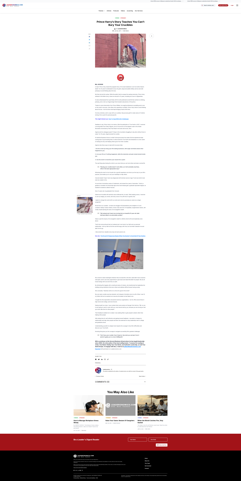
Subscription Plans (223, 5)
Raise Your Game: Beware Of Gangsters (120, 420)
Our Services (139, 11)
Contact (147, 468)
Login (232, 5)
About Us (147, 460)
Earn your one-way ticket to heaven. (80, 467)
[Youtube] (80, 470)
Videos (123, 11)
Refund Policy (83, 477)
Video (140, 417)
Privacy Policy (76, 477)
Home (146, 458)
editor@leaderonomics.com (132, 346)
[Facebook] (74, 470)
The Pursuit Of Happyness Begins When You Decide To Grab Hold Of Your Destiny (122, 236)
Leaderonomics (122, 28)
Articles (109, 11)
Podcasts (116, 11)
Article (117, 17)
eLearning (130, 11)
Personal (123, 17)
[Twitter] (76, 470)
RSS (97, 477)
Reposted (97, 349)
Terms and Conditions (91, 477)
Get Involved (148, 465)
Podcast (108, 417)
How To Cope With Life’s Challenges (119, 119)
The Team (147, 463)
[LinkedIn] (78, 470)
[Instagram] (82, 470)
